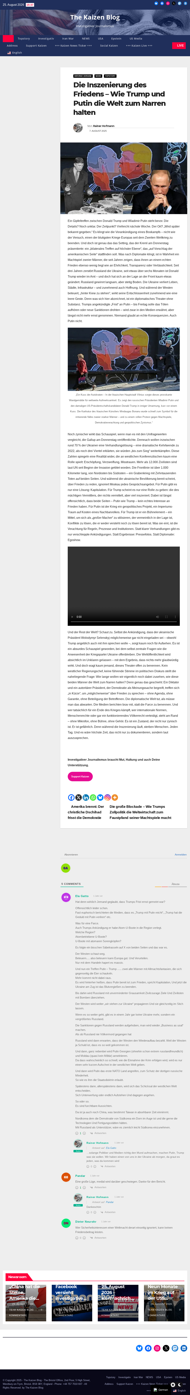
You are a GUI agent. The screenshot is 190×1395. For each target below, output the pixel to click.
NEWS (86, 38)
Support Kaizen (36, 45)
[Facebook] (71, 797)
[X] (78, 797)
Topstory (24, 38)
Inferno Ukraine (83, 76)
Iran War (68, 38)
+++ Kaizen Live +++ (139, 45)
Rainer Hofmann (103, 126)
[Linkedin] (86, 797)
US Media (136, 38)
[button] (169, 45)
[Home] (8, 38)
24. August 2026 (162, 1304)
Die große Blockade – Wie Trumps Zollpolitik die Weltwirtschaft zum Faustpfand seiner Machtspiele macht (141, 812)
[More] (115, 797)
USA (100, 38)
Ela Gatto (111, 1148)
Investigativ (46, 38)
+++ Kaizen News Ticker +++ (73, 45)
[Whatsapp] (93, 797)
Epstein (116, 38)
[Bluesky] (100, 797)
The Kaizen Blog (95, 17)
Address (12, 45)
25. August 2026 (23, 1304)
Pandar (110, 1202)
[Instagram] (107, 797)
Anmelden (180, 854)
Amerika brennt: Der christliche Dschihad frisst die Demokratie (86, 812)
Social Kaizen (109, 45)
